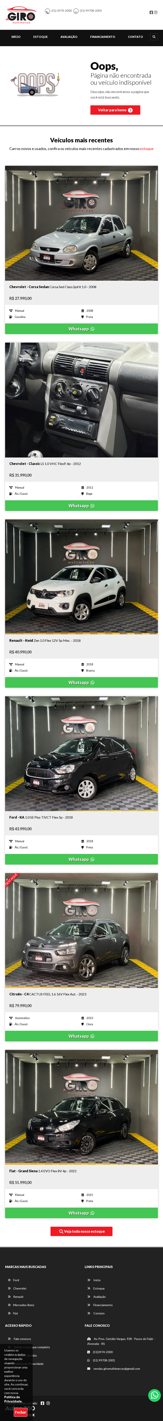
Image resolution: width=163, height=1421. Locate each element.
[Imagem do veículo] (81, 223)
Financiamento (102, 37)
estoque (147, 148)
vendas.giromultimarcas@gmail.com (116, 1368)
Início (16, 37)
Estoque (40, 37)
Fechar (20, 1412)
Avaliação (68, 37)
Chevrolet (20, 1288)
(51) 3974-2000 (61, 10)
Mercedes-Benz (23, 1305)
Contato (135, 37)
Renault (18, 1296)
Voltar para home (112, 110)
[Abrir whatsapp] (154, 1395)
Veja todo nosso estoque (84, 1231)
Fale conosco (22, 1339)
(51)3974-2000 (102, 1352)
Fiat (15, 1313)
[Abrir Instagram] (48, 1403)
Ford (16, 1280)
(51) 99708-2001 (91, 10)
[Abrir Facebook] (42, 1403)
